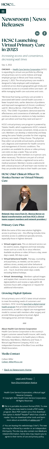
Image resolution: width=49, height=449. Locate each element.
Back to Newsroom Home (17, 369)
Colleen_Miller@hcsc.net (12, 362)
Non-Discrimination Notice (24, 382)
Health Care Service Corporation (27, 69)
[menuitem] (3, 11)
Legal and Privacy (24, 378)
